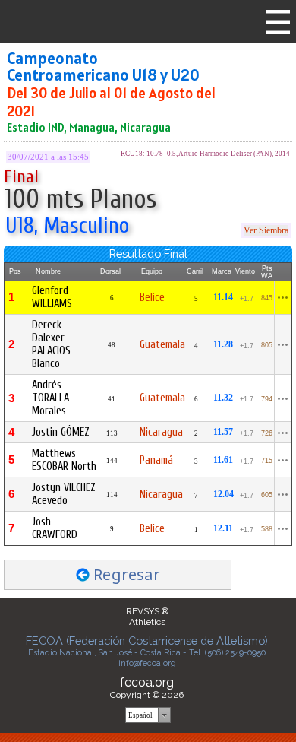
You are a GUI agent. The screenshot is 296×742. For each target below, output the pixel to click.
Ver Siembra (266, 230)
